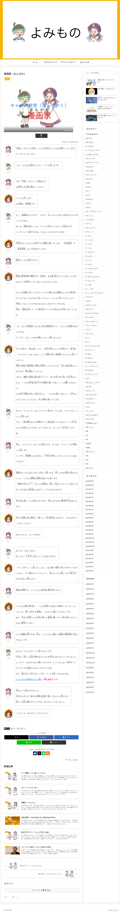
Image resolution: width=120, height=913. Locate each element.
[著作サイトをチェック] (35, 753)
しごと (7, 728)
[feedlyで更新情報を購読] (43, 753)
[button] (41, 136)
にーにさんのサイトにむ (29, 679)
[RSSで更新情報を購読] (48, 753)
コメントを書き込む (41, 890)
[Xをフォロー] (39, 753)
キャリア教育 (16, 728)
